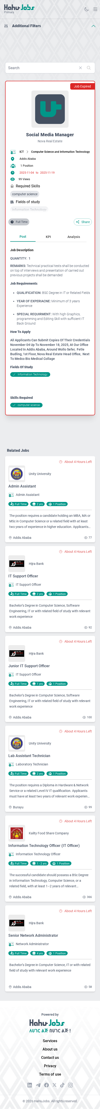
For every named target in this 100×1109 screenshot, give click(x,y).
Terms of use (50, 1074)
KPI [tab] (48, 237)
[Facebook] (46, 1085)
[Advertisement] (50, 44)
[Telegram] (38, 1085)
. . (95, 9)
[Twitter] (55, 1085)
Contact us (50, 1057)
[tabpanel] (50, 327)
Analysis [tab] (73, 237)
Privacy (50, 1066)
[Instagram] (70, 1085)
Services (50, 1041)
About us (50, 1049)
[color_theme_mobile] (86, 9)
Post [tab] (23, 236)
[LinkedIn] (29, 1085)
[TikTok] (62, 1085)
